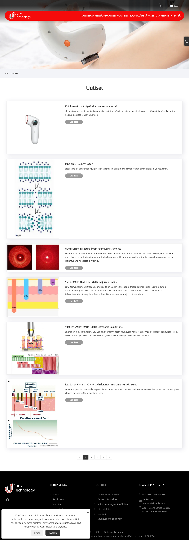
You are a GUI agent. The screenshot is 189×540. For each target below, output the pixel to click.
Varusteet (57, 504)
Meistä (56, 494)
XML (98, 532)
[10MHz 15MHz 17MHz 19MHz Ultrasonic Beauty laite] (33, 348)
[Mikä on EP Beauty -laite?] (33, 198)
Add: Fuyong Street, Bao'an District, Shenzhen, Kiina (156, 509)
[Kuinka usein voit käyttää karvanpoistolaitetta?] (33, 127)
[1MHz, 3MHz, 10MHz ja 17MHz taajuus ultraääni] (33, 296)
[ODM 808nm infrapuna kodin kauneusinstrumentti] (33, 257)
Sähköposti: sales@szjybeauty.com (153, 501)
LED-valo (101, 513)
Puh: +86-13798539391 (154, 494)
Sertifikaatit (58, 499)
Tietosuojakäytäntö (113, 532)
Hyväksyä (52, 532)
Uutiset (14, 73)
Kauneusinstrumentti (108, 494)
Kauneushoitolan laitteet (109, 518)
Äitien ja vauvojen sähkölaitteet (113, 504)
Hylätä (37, 532)
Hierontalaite (104, 508)
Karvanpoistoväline (107, 499)
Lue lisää (74, 121)
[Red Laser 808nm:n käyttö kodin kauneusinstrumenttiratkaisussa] (33, 413)
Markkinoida (59, 508)
